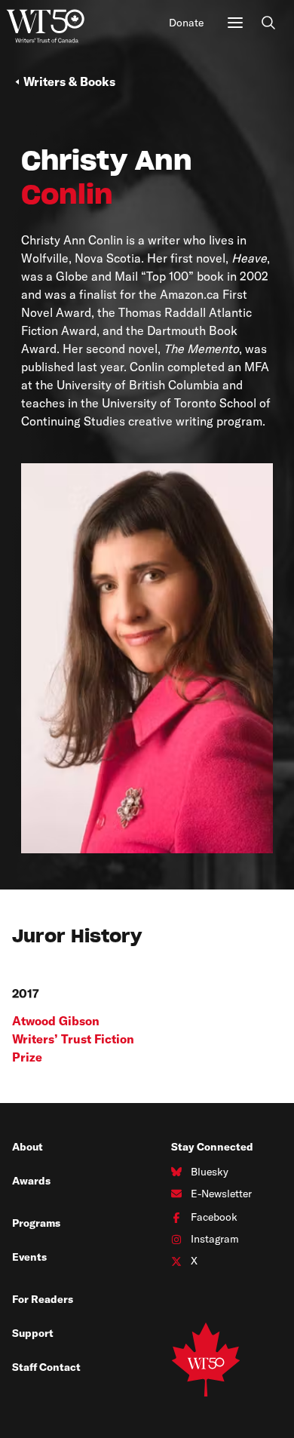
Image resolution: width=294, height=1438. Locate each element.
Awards (31, 1181)
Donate (186, 22)
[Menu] (235, 22)
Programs (36, 1223)
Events (29, 1257)
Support (33, 1333)
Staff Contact (46, 1367)
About (27, 1147)
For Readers (42, 1299)
